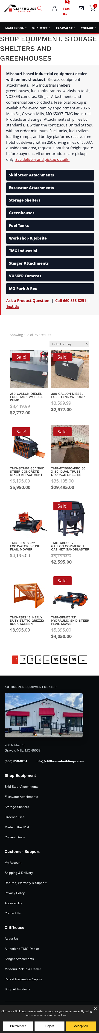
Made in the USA (17, 827)
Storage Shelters (25, 200)
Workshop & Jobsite (28, 238)
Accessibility (13, 903)
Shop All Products (17, 989)
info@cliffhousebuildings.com (60, 761)
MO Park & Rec (23, 288)
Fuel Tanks (19, 225)
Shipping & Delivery (19, 873)
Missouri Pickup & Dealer (23, 969)
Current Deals (15, 837)
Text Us (12, 306)
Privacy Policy (15, 893)
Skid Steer (40, 28)
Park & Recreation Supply (23, 979)
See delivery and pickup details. (42, 159)
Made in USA (14, 28)
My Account (13, 862)
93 (56, 659)
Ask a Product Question (28, 300)
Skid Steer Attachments (31, 175)
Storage (87, 28)
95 (74, 659)
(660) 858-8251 (16, 761)
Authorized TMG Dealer (22, 949)
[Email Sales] (81, 8)
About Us (11, 938)
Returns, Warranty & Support (26, 883)
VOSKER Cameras (25, 275)
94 (65, 659)
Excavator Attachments (31, 187)
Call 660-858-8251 (70, 300)
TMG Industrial (23, 250)
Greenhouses (22, 212)
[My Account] (54, 8)
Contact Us (13, 913)
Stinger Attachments (19, 959)
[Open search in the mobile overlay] (39, 8)
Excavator (64, 28)
